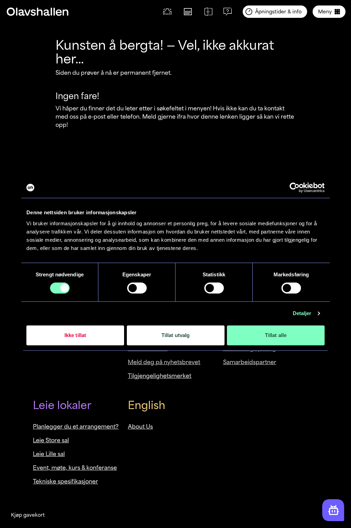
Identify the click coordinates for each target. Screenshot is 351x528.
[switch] (137, 288)
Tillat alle (276, 335)
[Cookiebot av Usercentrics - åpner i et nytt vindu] (295, 187)
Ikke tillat (75, 335)
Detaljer (302, 313)
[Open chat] (333, 510)
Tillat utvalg (175, 335)
